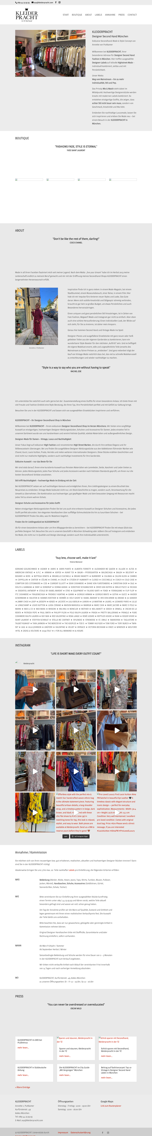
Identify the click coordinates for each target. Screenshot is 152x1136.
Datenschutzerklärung (80, 1133)
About (88, 15)
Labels (98, 15)
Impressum (63, 1133)
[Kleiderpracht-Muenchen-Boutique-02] (60, 180)
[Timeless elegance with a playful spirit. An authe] (76, 730)
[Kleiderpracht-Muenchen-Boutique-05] (123, 180)
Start (66, 15)
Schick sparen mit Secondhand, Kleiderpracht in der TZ (115, 1049)
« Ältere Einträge (22, 1087)
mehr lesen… (23, 1047)
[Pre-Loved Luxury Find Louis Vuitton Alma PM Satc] (117, 813)
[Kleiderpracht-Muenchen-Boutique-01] (29, 180)
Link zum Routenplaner (111, 1106)
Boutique (77, 15)
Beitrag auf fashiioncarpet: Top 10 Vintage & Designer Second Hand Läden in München (116, 1070)
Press (121, 15)
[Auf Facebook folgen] (102, 1133)
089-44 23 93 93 (23, 2)
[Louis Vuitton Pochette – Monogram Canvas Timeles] (117, 730)
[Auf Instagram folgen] (108, 1133)
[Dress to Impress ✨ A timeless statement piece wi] (35, 771)
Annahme (110, 15)
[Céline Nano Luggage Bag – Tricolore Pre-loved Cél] (76, 689)
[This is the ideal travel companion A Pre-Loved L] (117, 771)
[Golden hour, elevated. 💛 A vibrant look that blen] (35, 813)
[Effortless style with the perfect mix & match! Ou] (76, 813)
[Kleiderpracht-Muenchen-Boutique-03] (92, 180)
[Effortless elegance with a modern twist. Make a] (76, 771)
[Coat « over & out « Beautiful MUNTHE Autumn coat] (117, 689)
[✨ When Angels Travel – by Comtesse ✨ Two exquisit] (35, 730)
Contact (132, 15)
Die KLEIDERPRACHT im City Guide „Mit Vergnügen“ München (74, 1068)
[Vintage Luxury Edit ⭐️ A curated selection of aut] (35, 689)
